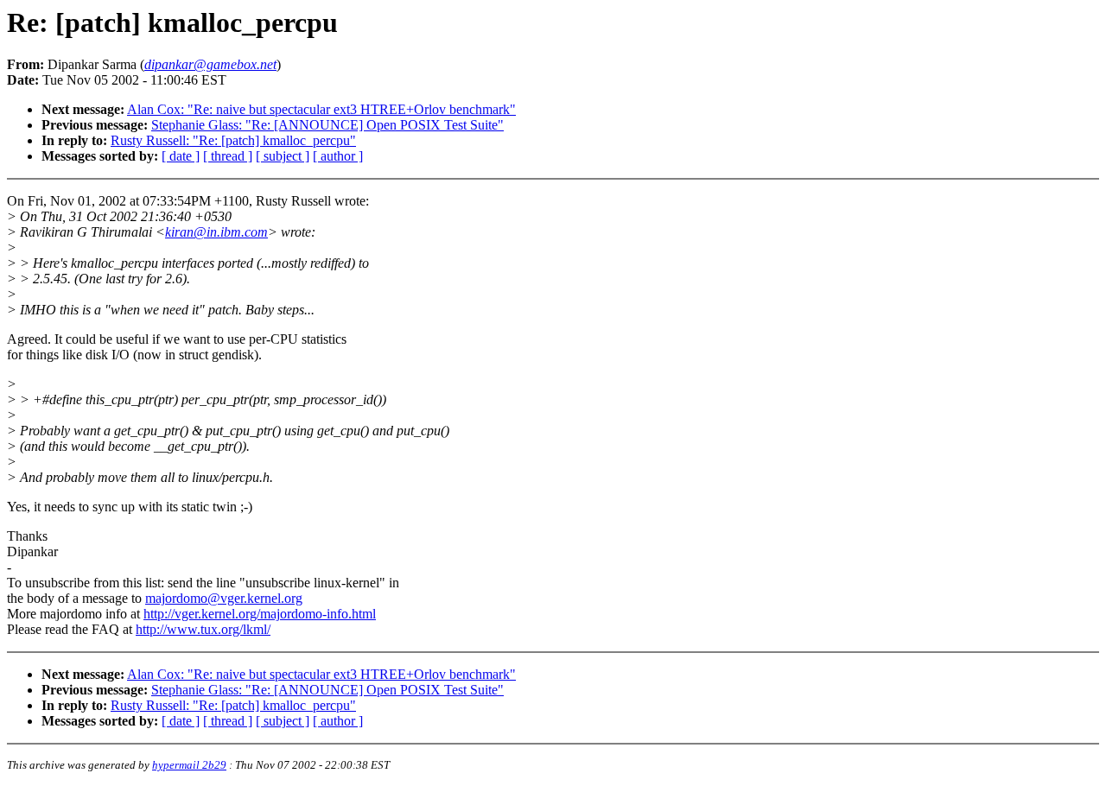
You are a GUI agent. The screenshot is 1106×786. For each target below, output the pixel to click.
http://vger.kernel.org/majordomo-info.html (259, 613)
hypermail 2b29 (189, 764)
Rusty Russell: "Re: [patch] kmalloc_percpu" (233, 140)
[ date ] (181, 156)
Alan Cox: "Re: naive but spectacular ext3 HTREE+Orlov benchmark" (321, 109)
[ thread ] (227, 156)
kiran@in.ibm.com (216, 232)
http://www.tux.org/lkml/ (203, 629)
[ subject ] (282, 156)
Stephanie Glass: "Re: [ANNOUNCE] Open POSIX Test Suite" (327, 124)
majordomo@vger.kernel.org (223, 598)
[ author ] (338, 156)
